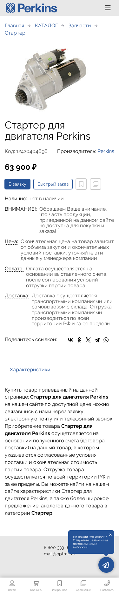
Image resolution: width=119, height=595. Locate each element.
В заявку (17, 184)
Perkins (105, 151)
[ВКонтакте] (70, 340)
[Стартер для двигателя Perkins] (59, 78)
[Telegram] (97, 340)
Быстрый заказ (53, 184)
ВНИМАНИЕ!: (21, 209)
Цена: (11, 241)
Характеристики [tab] (30, 370)
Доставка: (17, 296)
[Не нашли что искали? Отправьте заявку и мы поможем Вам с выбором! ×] (106, 565)
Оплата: (14, 269)
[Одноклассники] (79, 340)
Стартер (15, 33)
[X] (88, 340)
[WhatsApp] (106, 340)
